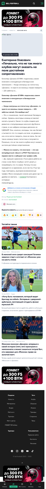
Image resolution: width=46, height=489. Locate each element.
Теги (33, 395)
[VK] (22, 451)
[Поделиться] (41, 30)
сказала (23, 177)
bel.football (13, 199)
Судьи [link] (13, 294)
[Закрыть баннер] (39, 468)
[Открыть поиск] (33, 3)
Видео (11, 408)
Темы (33, 421)
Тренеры (33, 412)
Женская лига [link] (15, 252)
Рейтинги (11, 412)
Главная (4, 30)
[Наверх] (22, 463)
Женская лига (22, 30)
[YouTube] (27, 451)
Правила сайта (33, 435)
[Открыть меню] (42, 3)
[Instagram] (17, 451)
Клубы (33, 399)
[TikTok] (32, 451)
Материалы (11, 403)
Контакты (33, 439)
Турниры (11, 416)
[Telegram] (12, 451)
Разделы (11, 395)
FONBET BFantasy (11, 425)
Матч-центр (11, 421)
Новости (12, 30)
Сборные (33, 403)
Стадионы (33, 416)
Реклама (33, 443)
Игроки (33, 408)
